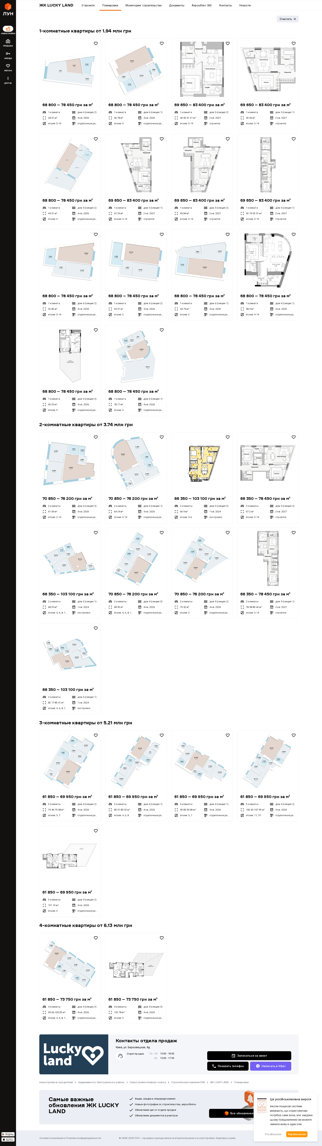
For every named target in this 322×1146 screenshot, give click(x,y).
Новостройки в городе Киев (56, 1082)
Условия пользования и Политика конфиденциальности (70, 1138)
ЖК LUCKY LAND (219, 1082)
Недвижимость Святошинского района (101, 1082)
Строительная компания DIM (188, 1082)
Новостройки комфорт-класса (148, 1082)
